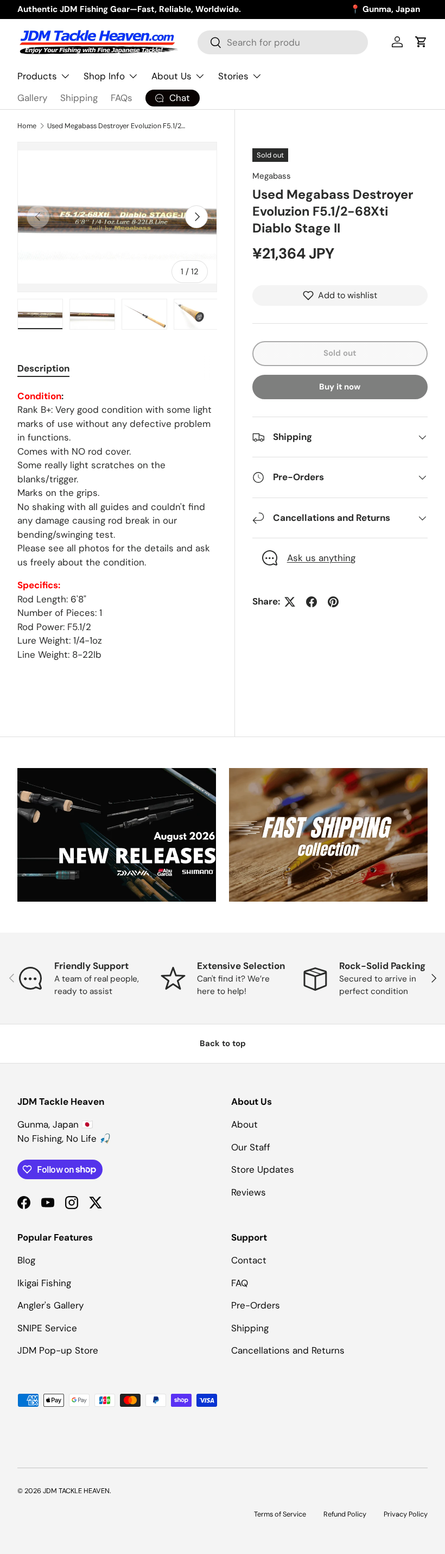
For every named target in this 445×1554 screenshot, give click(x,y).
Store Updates (262, 1169)
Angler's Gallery (50, 1305)
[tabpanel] (117, 525)
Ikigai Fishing (44, 1283)
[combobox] (283, 42)
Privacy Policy (406, 1514)
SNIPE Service (47, 1328)
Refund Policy (344, 1514)
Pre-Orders (255, 1305)
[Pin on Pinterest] (333, 602)
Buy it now (339, 386)
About (244, 1124)
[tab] (43, 368)
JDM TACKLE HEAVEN (76, 1490)
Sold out (339, 353)
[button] (421, 42)
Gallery (32, 98)
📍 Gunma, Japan (385, 9)
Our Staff (250, 1147)
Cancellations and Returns (288, 1350)
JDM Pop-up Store (57, 1350)
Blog (26, 1260)
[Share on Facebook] (311, 602)
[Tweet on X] (290, 602)
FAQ (239, 1283)
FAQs (121, 98)
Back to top (223, 1043)
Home (26, 125)
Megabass (271, 176)
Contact (248, 1260)
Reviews (248, 1192)
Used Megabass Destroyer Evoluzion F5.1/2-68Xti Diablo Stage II (116, 125)
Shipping (79, 98)
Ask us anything (321, 558)
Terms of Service (280, 1514)
